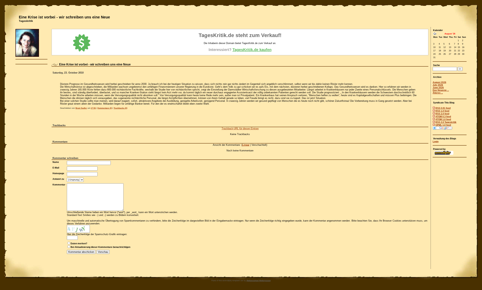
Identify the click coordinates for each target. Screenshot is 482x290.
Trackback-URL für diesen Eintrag (240, 128)
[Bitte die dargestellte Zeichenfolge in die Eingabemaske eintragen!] (78, 229)
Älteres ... (438, 93)
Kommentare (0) (105, 108)
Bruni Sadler (81, 108)
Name (56, 162)
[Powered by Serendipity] (444, 154)
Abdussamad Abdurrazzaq (258, 280)
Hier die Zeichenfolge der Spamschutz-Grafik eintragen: (97, 234)
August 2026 (439, 82)
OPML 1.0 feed (443, 125)
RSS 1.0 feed (442, 111)
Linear (245, 144)
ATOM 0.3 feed (443, 116)
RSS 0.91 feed (443, 108)
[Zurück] (434, 34)
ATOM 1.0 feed (443, 119)
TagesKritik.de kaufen (252, 50)
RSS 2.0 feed (442, 113)
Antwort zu (58, 179)
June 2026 (438, 87)
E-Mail (56, 167)
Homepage (58, 173)
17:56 (93, 108)
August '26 (450, 34)
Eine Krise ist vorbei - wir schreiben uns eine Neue (64, 17)
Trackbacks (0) (120, 108)
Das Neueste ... (441, 90)
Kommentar (59, 184)
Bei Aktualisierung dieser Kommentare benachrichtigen (100, 247)
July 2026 (438, 85)
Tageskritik (26, 20)
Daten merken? (79, 243)
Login (436, 141)
